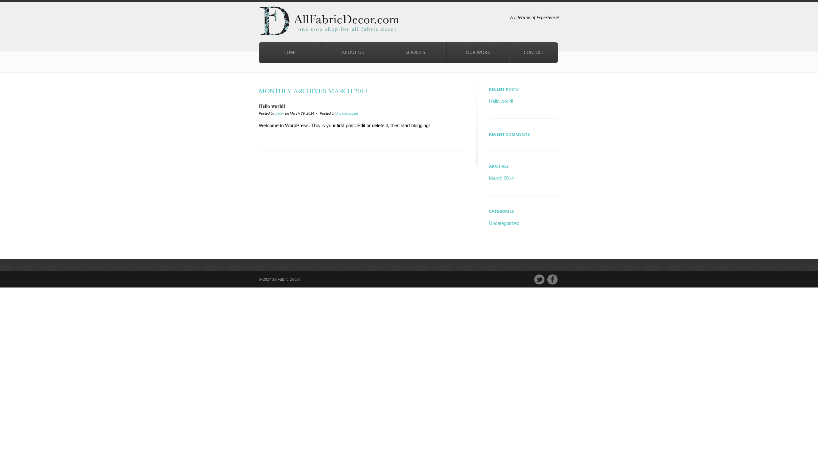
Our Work (478, 52)
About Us (353, 52)
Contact (534, 52)
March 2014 (501, 178)
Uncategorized (346, 113)
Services (404, 50)
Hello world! (272, 106)
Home (290, 52)
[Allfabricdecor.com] (294, 24)
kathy (279, 113)
